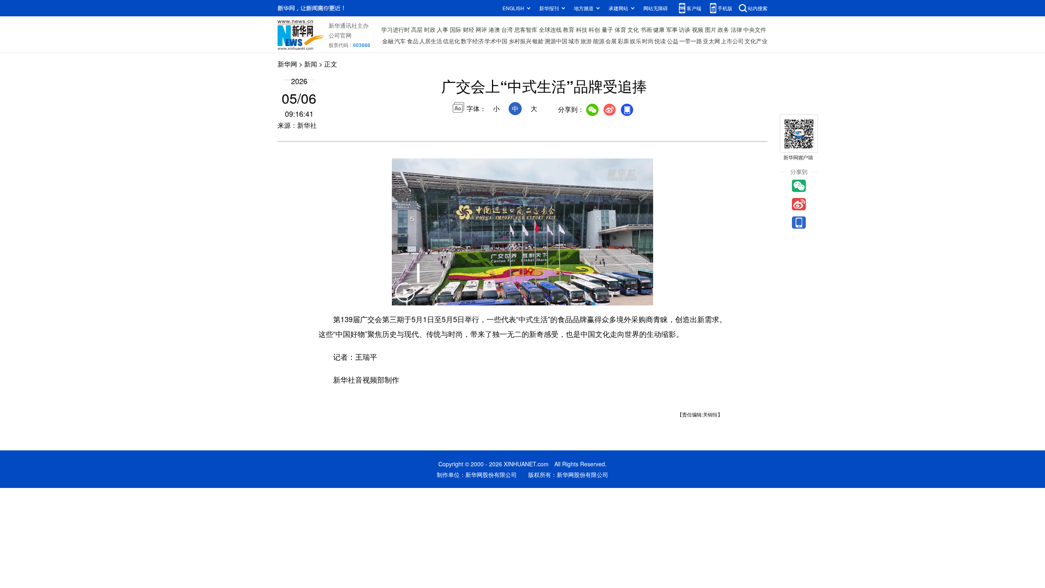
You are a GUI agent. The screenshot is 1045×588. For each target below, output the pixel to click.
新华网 (287, 64)
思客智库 (525, 29)
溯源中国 (556, 41)
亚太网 (711, 41)
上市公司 (732, 41)
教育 (568, 29)
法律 (736, 29)
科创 (594, 29)
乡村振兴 (520, 41)
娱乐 (635, 41)
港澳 (494, 29)
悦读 (660, 41)
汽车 (400, 41)
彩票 (623, 41)
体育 (620, 29)
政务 (723, 29)
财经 (468, 29)
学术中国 (496, 41)
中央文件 (754, 29)
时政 (430, 29)
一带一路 (690, 41)
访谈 (684, 29)
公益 (672, 41)
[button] (405, 297)
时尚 (648, 41)
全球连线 (550, 29)
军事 (672, 29)
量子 (607, 29)
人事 (442, 29)
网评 (481, 29)
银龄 (538, 41)
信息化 (451, 41)
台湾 (507, 29)
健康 (659, 29)
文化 (633, 29)
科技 (581, 29)
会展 (611, 41)
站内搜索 (757, 7)
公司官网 (340, 35)
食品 (412, 41)
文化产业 (756, 41)
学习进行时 (395, 29)
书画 (646, 29)
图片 (710, 29)
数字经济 (472, 41)
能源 (599, 41)
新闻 (310, 64)
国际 (455, 29)
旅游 (586, 41)
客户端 (694, 7)
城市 (574, 41)
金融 (388, 41)
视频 (697, 29)
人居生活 (430, 41)
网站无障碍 (655, 7)
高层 (416, 29)
